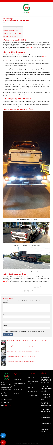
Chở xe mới (17, 393)
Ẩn (16, 28)
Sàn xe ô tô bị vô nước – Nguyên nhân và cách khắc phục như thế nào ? (23, 351)
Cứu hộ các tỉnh (17, 379)
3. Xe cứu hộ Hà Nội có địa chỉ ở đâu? (12, 33)
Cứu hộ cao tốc (17, 389)
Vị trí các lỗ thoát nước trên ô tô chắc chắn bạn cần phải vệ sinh (21, 361)
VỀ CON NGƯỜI (31, 387)
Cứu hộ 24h (26, 279)
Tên (4, 314)
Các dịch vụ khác (18, 397)
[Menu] (2, 8)
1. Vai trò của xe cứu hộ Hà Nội (10, 30)
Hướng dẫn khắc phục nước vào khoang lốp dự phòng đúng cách (21, 356)
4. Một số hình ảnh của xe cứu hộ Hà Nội (12, 34)
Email (4, 319)
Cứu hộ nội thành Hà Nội (8, 18)
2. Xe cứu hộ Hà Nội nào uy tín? (10, 31)
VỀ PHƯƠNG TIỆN (32, 391)
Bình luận (5, 302)
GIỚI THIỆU (30, 377)
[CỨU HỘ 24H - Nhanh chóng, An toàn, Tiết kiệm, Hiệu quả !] (26, 8)
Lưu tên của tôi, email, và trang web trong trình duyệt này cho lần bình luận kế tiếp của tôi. (24, 331)
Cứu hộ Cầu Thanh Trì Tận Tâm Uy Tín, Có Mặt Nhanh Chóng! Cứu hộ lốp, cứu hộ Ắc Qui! (27, 340)
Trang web (5, 325)
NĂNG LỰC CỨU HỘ (32, 395)
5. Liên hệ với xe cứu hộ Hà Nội (10, 36)
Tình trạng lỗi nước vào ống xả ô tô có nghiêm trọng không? (20, 346)
